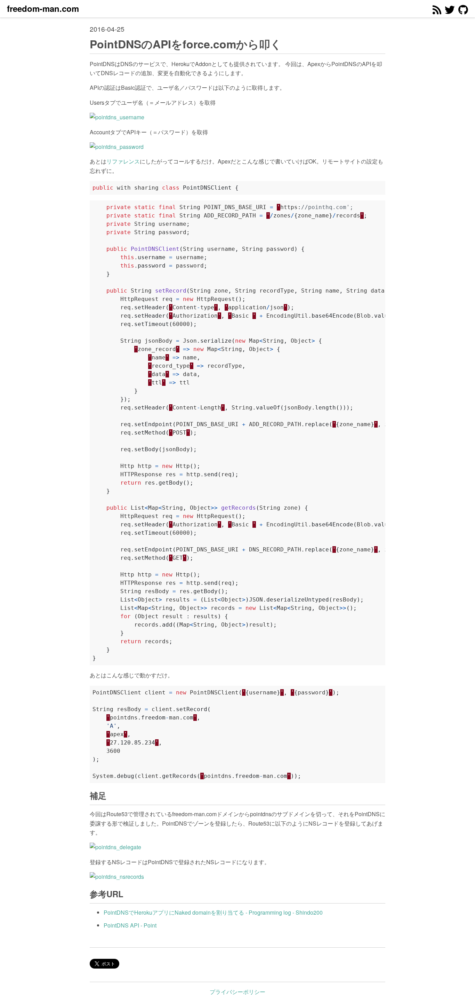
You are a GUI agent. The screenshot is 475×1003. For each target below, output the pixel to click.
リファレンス (123, 161)
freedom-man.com (43, 8)
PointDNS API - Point (130, 925)
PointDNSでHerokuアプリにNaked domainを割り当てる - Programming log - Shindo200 (213, 912)
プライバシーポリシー (237, 992)
